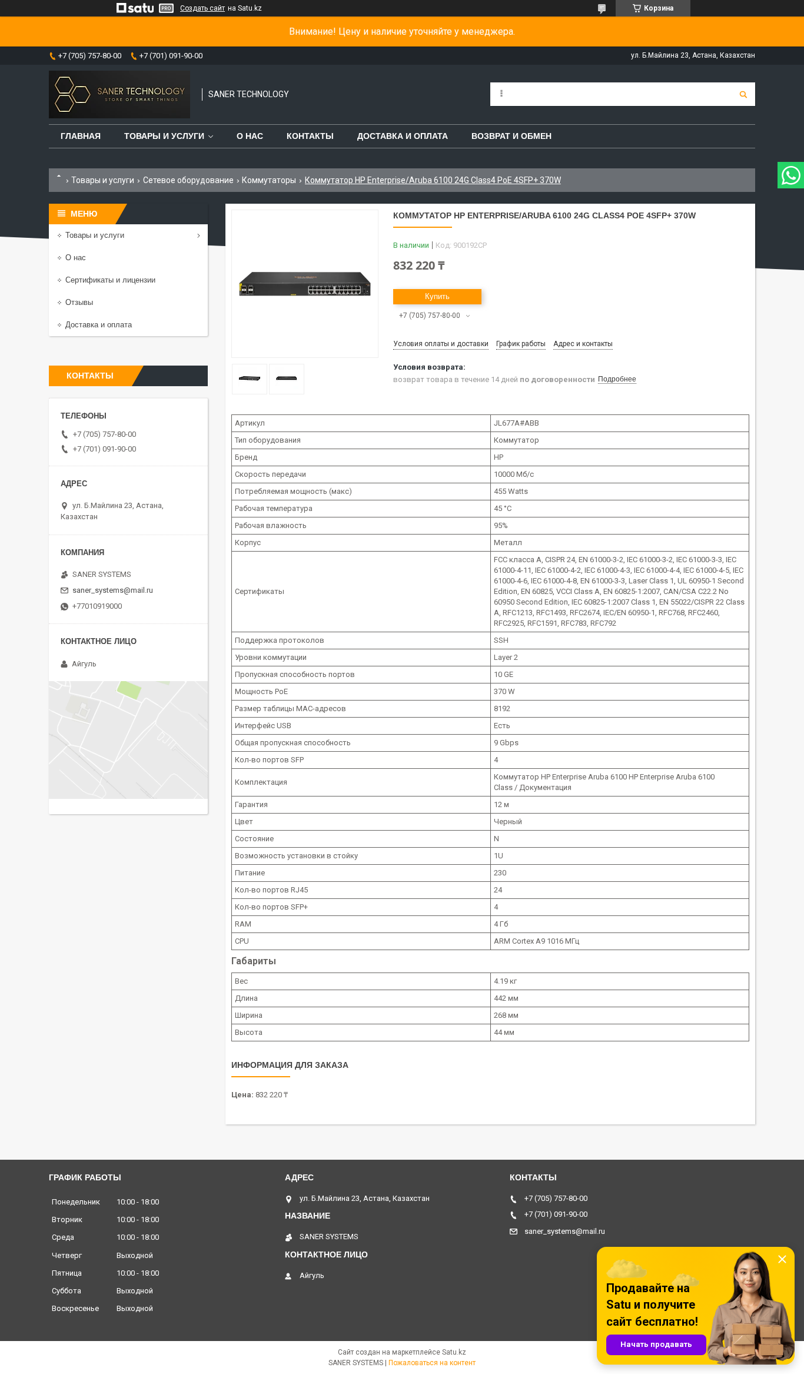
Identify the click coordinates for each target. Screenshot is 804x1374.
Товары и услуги (164, 136)
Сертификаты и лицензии (110, 280)
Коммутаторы (269, 180)
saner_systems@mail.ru (112, 590)
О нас (250, 136)
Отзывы (79, 302)
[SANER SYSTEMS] (119, 94)
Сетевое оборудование (188, 180)
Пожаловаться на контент (432, 1363)
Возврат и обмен (511, 136)
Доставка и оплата (402, 136)
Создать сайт (202, 8)
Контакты (310, 136)
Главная (81, 136)
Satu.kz (454, 1352)
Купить (437, 296)
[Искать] (743, 94)
